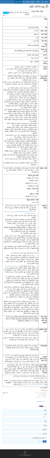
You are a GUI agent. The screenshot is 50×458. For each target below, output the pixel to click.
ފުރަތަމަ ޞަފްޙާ (44, 2)
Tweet (44, 407)
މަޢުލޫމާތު (38, 2)
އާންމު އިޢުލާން (18, 2)
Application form (40, 402)
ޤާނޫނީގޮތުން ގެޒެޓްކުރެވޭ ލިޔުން (28, 2)
